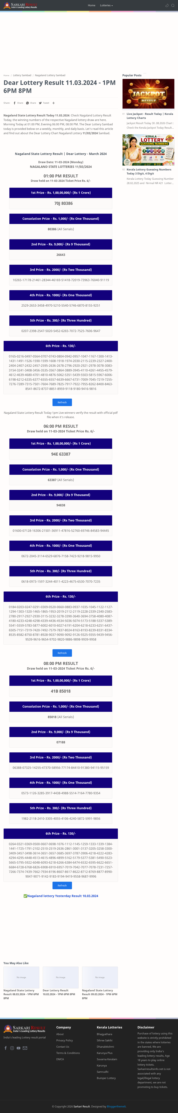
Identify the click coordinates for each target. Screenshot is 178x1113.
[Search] (172, 5)
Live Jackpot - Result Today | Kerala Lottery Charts (150, 116)
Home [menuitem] (91, 5)
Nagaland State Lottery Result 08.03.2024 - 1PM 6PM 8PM (21, 994)
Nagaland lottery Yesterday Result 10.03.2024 (62, 896)
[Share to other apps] (53, 103)
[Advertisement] (89, 41)
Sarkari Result (82, 1106)
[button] (166, 5)
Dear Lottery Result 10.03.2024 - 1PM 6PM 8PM (59, 992)
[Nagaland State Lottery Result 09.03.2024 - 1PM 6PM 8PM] (100, 977)
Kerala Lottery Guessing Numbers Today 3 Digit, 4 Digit (149, 171)
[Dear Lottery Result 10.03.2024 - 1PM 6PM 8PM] (60, 977)
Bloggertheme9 (116, 1106)
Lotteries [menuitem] (105, 5)
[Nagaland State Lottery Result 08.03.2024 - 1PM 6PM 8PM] (21, 977)
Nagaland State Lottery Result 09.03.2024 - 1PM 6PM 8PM (99, 994)
